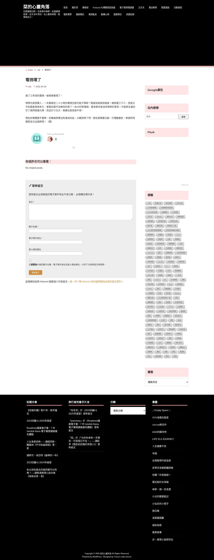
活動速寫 (178, 7)
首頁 (65, 7)
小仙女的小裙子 (160, 503)
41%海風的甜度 (160, 417)
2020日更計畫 (152, 212)
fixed (170, 284)
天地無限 (171, 261)
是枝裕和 (180, 284)
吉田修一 (158, 266)
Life (29, 87)
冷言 (168, 271)
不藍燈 (160, 271)
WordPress (97, 557)
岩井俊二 (161, 329)
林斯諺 (160, 275)
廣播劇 (169, 343)
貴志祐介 (161, 338)
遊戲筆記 (118, 14)
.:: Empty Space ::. (161, 410)
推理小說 (158, 203)
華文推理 (169, 203)
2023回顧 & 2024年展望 (39, 462)
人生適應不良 (159, 446)
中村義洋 (161, 284)
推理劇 (177, 239)
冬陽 (154, 453)
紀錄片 (177, 257)
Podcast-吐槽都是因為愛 (104, 7)
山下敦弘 (150, 329)
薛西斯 (150, 257)
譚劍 (158, 352)
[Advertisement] (107, 42)
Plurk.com (185, 185)
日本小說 (179, 203)
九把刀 (163, 320)
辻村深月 (150, 271)
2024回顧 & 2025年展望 (39, 421)
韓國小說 (150, 298)
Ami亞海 (161, 307)
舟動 (166, 352)
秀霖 (149, 280)
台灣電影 (169, 248)
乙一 (167, 266)
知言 (149, 356)
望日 (167, 356)
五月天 (141, 7)
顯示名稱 (33, 227)
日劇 (168, 239)
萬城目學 (150, 311)
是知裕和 (158, 356)
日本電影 (175, 212)
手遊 (159, 293)
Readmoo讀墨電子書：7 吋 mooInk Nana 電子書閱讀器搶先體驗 (42, 431)
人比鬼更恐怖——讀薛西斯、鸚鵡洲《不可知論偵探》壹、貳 (42, 444)
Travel (157, 280)
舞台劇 (150, 243)
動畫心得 (105, 14)
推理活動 (181, 216)
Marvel (177, 293)
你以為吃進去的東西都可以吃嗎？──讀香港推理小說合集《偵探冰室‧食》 (42, 472)
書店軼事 (153, 7)
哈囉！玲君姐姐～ (161, 475)
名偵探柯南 (160, 243)
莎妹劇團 (167, 289)
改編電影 (165, 212)
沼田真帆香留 (152, 320)
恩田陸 (169, 234)
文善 (180, 243)
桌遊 (179, 320)
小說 (149, 203)
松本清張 (150, 284)
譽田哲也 (178, 325)
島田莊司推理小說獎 (172, 230)
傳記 (149, 334)
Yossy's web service (122, 557)
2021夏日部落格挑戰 (154, 230)
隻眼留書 (157, 532)
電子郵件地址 (35, 238)
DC (165, 280)
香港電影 (178, 271)
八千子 (170, 307)
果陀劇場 (172, 329)
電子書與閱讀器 (127, 7)
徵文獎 (168, 293)
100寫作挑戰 (152, 207)
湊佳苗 (168, 257)
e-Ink (178, 234)
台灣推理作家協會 (167, 207)
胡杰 (158, 289)
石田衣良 (182, 329)
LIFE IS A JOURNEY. (163, 439)
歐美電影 (158, 334)
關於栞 (75, 7)
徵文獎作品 (162, 221)
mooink (160, 261)
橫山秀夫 (150, 307)
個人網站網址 (35, 249)
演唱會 (159, 257)
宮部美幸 (150, 239)
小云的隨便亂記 (160, 496)
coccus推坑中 (159, 424)
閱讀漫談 (165, 7)
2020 (160, 343)
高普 (176, 298)
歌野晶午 (167, 316)
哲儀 (175, 356)
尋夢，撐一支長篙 (161, 489)
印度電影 (150, 343)
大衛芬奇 (161, 311)
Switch (150, 289)
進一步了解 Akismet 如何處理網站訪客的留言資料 (95, 281)
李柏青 (176, 266)
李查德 (172, 347)
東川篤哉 (167, 325)
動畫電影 (172, 243)
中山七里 (150, 275)
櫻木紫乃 (178, 316)
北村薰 (177, 289)
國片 (159, 252)
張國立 (169, 275)
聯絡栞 (85, 7)
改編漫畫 (169, 252)
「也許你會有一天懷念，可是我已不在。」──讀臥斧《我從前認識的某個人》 (84, 441)
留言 (31, 202)
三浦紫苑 (150, 293)
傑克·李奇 (179, 343)
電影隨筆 (67, 14)
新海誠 (179, 338)
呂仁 (149, 266)
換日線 (155, 511)
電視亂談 (93, 14)
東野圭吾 (160, 225)
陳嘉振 (183, 311)
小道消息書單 (181, 252)
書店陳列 (150, 221)
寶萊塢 (182, 352)
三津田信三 (162, 347)
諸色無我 (157, 525)
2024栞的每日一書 (164, 298)
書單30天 (170, 216)
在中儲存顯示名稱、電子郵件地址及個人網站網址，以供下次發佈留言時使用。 (67, 265)
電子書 (150, 225)
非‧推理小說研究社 (162, 539)
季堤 (173, 352)
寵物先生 (150, 248)
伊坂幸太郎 (174, 221)
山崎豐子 (180, 307)
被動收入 (182, 347)
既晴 (149, 316)
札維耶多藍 (178, 302)
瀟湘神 (150, 352)
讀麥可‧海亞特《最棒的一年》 (43, 455)
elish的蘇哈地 (159, 432)
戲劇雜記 (80, 14)
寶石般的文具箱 (160, 482)
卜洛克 (179, 275)
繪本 (158, 325)
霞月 (159, 302)
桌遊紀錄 (130, 14)
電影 (170, 338)
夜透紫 (168, 302)
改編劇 (160, 234)
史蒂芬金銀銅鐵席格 (162, 468)
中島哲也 (150, 338)
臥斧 (159, 248)
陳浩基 (160, 239)
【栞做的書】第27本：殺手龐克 (42, 412)
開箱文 (150, 325)
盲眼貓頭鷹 (158, 518)
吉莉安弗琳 (172, 311)
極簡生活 (150, 347)
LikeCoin (150, 252)
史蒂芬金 (181, 261)
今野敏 (157, 316)
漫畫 (183, 280)
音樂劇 (179, 334)
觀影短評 (179, 248)
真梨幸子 (169, 334)
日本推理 (174, 280)
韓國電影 (150, 302)
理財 (171, 320)
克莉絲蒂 (150, 261)
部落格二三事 (171, 225)
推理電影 (150, 234)
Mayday (159, 216)
